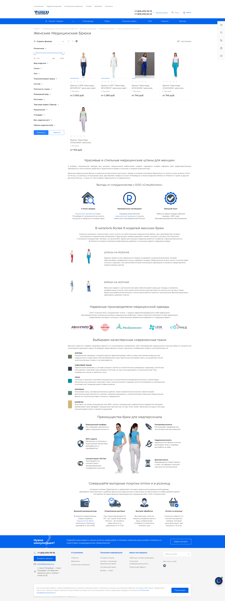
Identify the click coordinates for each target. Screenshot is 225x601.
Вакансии (75, 561)
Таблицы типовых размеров (141, 558)
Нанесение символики (73, 6)
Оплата (89, 6)
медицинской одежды (125, 216)
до (53, 58)
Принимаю (179, 590)
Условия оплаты (107, 558)
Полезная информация (111, 552)
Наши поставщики (138, 552)
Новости (75, 558)
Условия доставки (108, 567)
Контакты (109, 6)
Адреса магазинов (54, 6)
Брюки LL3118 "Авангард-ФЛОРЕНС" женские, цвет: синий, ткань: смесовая (83, 88)
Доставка (98, 6)
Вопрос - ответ (106, 570)
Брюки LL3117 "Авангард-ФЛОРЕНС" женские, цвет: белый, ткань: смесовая (114, 88)
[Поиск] (188, 554)
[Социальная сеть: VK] (164, 565)
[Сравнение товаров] (221, 55)
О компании (39, 6)
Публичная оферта (137, 567)
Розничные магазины (84, 214)
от (35, 58)
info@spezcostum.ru (45, 564)
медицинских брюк (85, 521)
